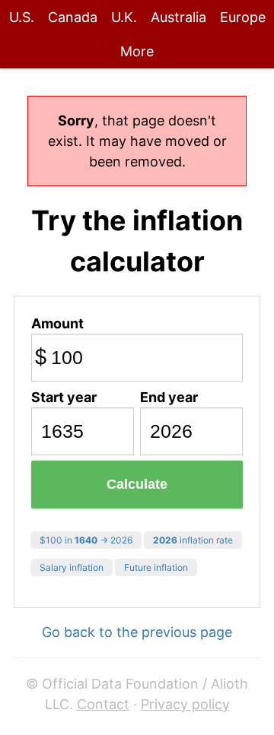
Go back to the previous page (137, 632)
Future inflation (156, 567)
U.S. (21, 17)
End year (169, 397)
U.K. (124, 17)
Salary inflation (72, 567)
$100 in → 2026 (86, 540)
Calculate (137, 484)
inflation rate (193, 540)
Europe (243, 17)
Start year (64, 397)
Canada (72, 17)
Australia (178, 17)
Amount (57, 323)
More (137, 51)
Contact (103, 704)
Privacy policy (185, 704)
